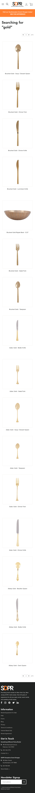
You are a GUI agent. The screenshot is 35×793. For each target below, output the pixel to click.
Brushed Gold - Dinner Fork (17, 112)
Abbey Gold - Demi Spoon (17, 665)
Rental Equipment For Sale (9, 713)
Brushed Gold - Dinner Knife (17, 150)
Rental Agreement (6, 734)
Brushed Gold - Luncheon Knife (17, 189)
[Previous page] (23, 34)
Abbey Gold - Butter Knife (17, 627)
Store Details (4, 769)
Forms (3, 719)
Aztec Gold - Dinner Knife (17, 550)
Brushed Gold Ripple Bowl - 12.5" (17, 232)
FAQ (2, 716)
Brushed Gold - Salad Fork (17, 271)
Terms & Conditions (6, 728)
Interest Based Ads (6, 731)
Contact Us (4, 753)
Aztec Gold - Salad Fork (17, 391)
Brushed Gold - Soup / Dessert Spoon (17, 73)
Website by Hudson (5, 789)
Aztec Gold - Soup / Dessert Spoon (17, 430)
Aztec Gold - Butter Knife (17, 348)
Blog (2, 722)
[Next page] (29, 34)
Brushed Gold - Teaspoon (17, 309)
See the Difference (17, 14)
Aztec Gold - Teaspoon (17, 468)
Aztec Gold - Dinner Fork (17, 506)
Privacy (3, 725)
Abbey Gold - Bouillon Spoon (17, 588)
